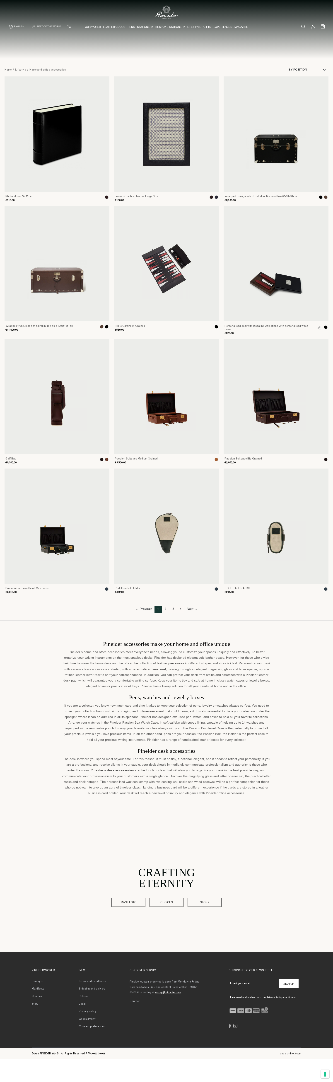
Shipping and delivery (92, 988)
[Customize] (319, 327)
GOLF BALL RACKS (237, 588)
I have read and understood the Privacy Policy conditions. (262, 998)
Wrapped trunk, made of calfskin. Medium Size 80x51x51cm (260, 196)
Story (204, 902)
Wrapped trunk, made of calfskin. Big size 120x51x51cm (39, 326)
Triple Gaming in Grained (130, 326)
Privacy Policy (87, 1011)
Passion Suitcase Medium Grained (136, 458)
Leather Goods (114, 26)
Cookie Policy (87, 1019)
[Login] (313, 26)
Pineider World (43, 970)
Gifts (207, 26)
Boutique (37, 981)
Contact (135, 1001)
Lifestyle (194, 26)
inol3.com (295, 1054)
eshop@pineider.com (168, 992)
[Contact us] (69, 26)
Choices (166, 902)
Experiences (222, 26)
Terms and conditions (92, 981)
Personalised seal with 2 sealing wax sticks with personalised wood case (266, 328)
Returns (84, 996)
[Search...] (303, 26)
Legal (82, 1004)
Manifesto (128, 902)
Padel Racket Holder (127, 588)
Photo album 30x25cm (18, 196)
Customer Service (143, 970)
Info (82, 970)
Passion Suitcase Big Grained (243, 458)
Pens (131, 26)
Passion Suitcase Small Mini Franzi (27, 588)
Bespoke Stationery (170, 26)
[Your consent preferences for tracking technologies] (325, 1074)
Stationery (145, 26)
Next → (192, 609)
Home (8, 70)
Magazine (241, 26)
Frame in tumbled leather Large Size (136, 196)
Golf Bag (10, 458)
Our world (93, 26)
